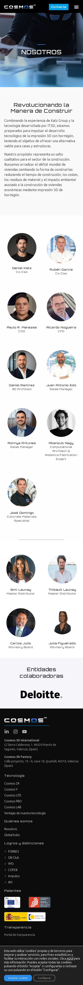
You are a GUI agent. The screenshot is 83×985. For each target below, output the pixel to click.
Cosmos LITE (12, 795)
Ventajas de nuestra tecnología (25, 813)
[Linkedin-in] (6, 731)
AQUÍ (70, 958)
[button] (76, 7)
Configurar (44, 978)
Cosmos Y (10, 789)
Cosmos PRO (13, 801)
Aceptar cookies (18, 978)
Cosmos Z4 (11, 783)
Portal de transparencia (19, 935)
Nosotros (10, 829)
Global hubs (12, 835)
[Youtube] (24, 731)
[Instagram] (15, 731)
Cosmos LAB (12, 807)
